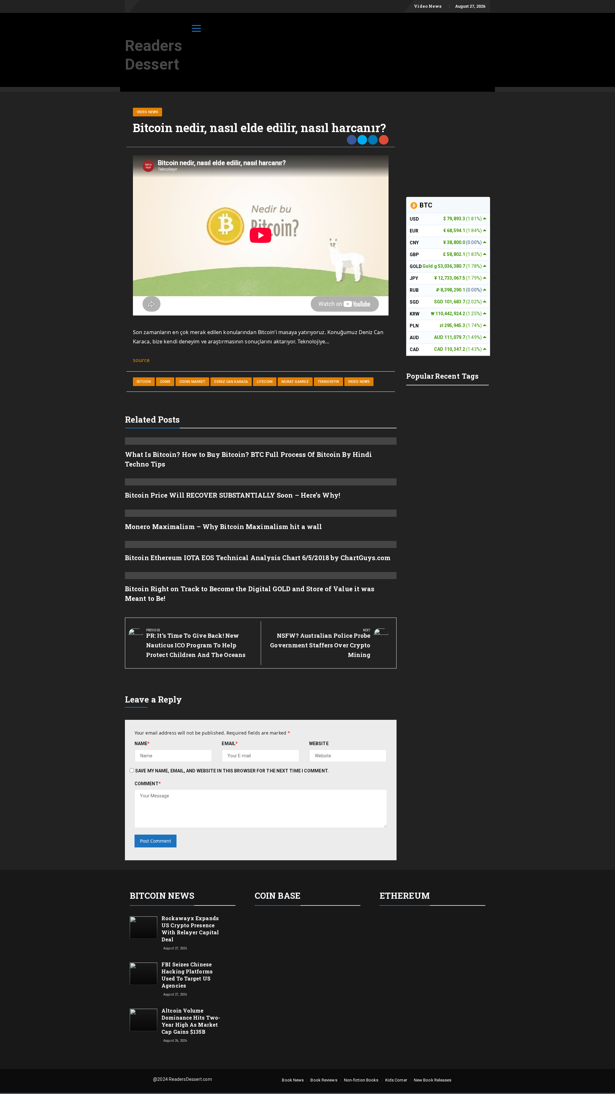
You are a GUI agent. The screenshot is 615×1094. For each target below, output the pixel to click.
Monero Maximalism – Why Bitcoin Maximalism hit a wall (223, 526)
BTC (425, 205)
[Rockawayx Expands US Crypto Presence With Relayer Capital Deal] (143, 927)
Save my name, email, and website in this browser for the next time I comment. (232, 770)
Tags (470, 376)
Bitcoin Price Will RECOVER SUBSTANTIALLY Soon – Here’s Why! (232, 495)
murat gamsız (295, 382)
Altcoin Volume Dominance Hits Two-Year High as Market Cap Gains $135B (190, 1021)
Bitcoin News (162, 895)
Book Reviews (323, 1080)
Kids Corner (396, 1080)
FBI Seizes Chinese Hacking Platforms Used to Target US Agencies (187, 975)
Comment (148, 783)
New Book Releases (433, 1080)
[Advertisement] (373, 29)
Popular (420, 376)
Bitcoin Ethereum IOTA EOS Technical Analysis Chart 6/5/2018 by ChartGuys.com (258, 557)
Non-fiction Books (361, 1080)
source (141, 360)
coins (165, 382)
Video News (427, 6)
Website (319, 743)
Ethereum (405, 895)
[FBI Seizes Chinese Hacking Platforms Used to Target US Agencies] (143, 973)
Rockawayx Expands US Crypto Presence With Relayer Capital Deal (190, 929)
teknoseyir (328, 382)
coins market (192, 382)
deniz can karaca (231, 382)
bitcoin (144, 382)
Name (142, 743)
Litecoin (265, 382)
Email (230, 743)
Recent (447, 376)
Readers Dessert (153, 55)
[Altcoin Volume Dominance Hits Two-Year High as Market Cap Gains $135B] (143, 1019)
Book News (293, 1080)
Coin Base (277, 895)
